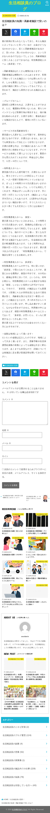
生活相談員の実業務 (14, 760)
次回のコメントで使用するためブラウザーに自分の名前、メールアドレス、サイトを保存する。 (24, 473)
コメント (7, 399)
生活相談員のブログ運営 (17, 735)
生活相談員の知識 (13, 777)
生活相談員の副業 (13, 744)
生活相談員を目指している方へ (20, 785)
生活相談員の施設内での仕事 (19, 768)
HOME (6, 799)
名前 (5, 430)
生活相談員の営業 (9, 15)
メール (6, 443)
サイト (5, 456)
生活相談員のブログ (25, 6)
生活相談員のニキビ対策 (16, 727)
